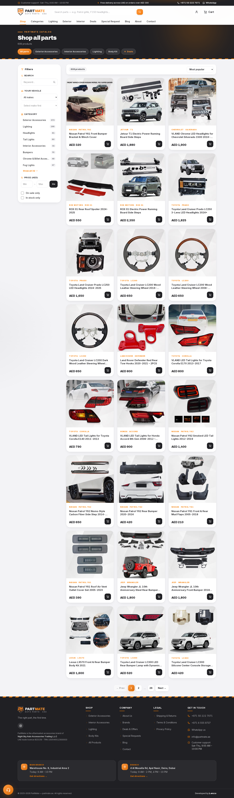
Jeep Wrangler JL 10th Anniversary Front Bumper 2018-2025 (191, 588)
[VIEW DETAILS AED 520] (141, 630)
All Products (95, 742)
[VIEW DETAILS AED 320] (90, 102)
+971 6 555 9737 (201, 722)
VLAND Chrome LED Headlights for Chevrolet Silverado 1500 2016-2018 (192, 135)
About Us (127, 715)
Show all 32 (29, 171)
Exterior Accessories (46, 51)
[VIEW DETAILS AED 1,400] (192, 403)
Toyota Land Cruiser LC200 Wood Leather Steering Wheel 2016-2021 (140, 286)
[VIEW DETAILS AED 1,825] (192, 177)
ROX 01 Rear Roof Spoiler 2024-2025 (88, 211)
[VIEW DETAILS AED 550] (90, 177)
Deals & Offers (130, 729)
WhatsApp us (199, 729)
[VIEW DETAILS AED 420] (141, 479)
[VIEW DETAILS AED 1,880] (141, 102)
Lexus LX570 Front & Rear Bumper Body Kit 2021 (89, 664)
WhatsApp (211, 2)
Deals (93, 21)
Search (29, 76)
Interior (81, 21)
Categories (37, 21)
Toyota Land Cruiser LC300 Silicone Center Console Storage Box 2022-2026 (191, 664)
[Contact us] (8, 790)
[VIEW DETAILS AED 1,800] (141, 554)
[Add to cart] (108, 144)
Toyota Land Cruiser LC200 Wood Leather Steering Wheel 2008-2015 (191, 286)
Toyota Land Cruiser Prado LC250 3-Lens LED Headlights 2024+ (191, 211)
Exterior (67, 21)
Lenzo (212, 793)
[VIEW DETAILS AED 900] (141, 403)
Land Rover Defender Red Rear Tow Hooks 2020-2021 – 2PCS (139, 362)
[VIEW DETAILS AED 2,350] (141, 177)
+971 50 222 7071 (190, 2)
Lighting (53, 21)
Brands (126, 722)
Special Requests (132, 735)
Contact (151, 21)
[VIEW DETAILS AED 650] (141, 252)
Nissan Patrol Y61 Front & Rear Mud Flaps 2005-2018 (189, 513)
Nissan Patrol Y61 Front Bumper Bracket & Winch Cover (88, 135)
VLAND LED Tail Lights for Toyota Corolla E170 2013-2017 (191, 362)
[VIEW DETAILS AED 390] (90, 554)
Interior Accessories (75, 51)
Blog (127, 21)
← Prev (120, 688)
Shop (23, 21)
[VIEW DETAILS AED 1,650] (90, 252)
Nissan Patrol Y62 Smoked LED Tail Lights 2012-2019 (192, 437)
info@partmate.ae (201, 736)
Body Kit (112, 51)
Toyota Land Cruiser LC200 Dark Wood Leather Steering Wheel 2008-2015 (88, 362)
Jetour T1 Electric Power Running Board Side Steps (140, 135)
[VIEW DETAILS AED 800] (141, 328)
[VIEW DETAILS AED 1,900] (192, 102)
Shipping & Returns (166, 715)
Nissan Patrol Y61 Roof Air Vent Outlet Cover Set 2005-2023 (88, 588)
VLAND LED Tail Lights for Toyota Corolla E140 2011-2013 (89, 437)
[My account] (196, 11)
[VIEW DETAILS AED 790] (90, 403)
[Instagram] (20, 726)
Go (53, 184)
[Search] (140, 12)
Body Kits (94, 735)
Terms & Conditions (166, 722)
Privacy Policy (163, 729)
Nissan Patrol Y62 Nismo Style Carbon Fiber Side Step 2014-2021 (87, 513)
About (138, 21)
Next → (162, 688)
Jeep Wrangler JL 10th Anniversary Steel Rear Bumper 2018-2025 (139, 588)
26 (150, 688)
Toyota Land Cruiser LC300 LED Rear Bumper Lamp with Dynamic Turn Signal (140, 664)
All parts (24, 51)
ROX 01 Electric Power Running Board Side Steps (138, 211)
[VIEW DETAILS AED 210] (192, 479)
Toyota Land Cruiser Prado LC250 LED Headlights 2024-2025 (89, 286)
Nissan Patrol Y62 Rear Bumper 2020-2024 (138, 513)
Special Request (110, 21)
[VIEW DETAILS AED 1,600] (90, 630)
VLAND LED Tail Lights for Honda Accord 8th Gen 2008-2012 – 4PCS (140, 437)
